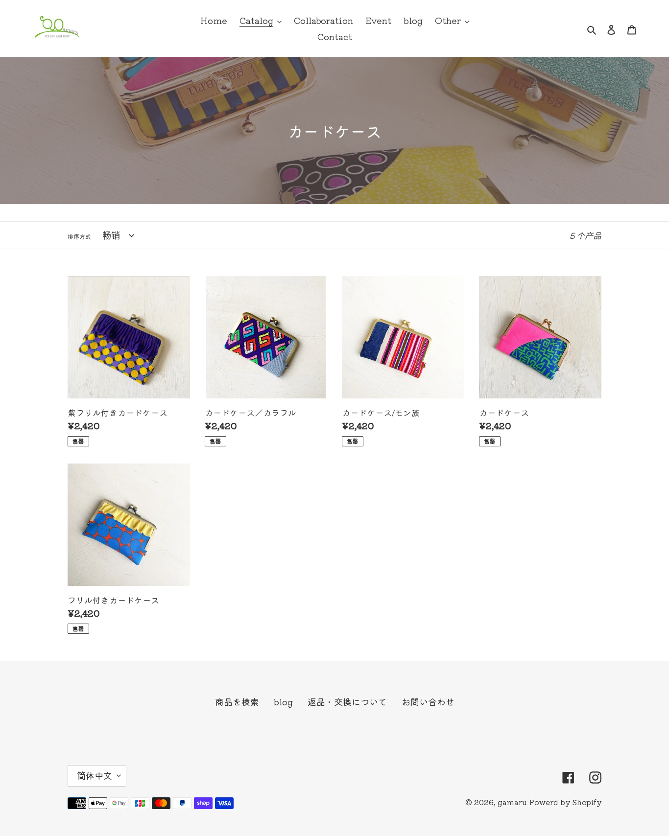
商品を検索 (237, 701)
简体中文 (94, 775)
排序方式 (79, 236)
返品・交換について (347, 701)
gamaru (512, 802)
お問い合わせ (428, 701)
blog (283, 701)
